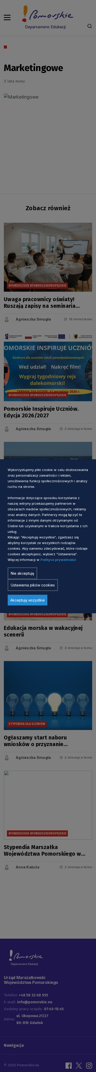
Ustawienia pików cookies (33, 585)
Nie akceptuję (22, 573)
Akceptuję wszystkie (27, 600)
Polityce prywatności (58, 559)
